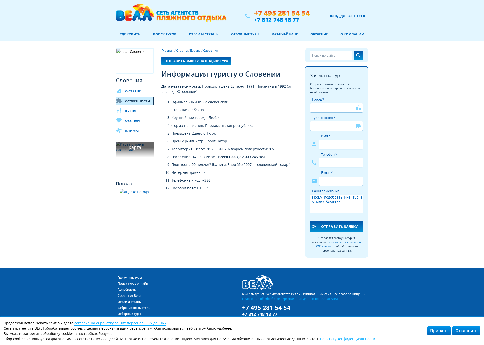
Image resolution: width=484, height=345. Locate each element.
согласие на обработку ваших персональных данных (120, 323)
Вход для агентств (347, 16)
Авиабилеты (127, 289)
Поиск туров (164, 34)
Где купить (130, 34)
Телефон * (329, 154)
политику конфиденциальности (347, 338)
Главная (167, 50)
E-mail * (327, 172)
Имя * (325, 136)
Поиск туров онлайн (133, 283)
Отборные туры (245, 34)
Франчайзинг (285, 34)
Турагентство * (324, 117)
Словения (210, 50)
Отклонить (466, 330)
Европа (195, 50)
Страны (182, 50)
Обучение (319, 34)
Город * (318, 99)
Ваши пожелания (325, 191)
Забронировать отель (134, 308)
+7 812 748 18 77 (276, 20)
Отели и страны (204, 34)
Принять (439, 330)
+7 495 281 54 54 (282, 13)
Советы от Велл (129, 295)
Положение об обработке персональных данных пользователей (290, 299)
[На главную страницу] (171, 16)
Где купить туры (130, 277)
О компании (352, 34)
